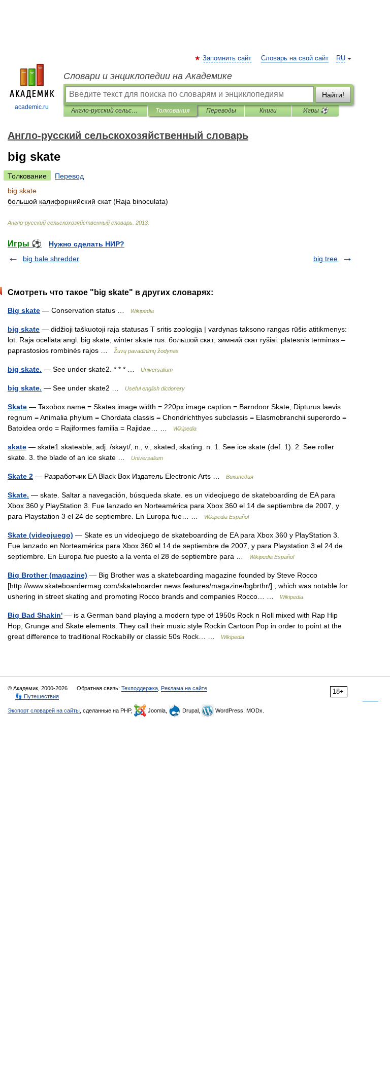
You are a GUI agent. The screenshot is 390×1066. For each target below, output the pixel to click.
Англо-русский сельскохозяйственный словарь (105, 110)
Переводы (221, 110)
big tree (325, 259)
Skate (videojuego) (40, 535)
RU (340, 58)
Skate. (18, 495)
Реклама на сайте (184, 688)
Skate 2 (20, 476)
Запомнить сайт (227, 58)
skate (17, 447)
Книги (268, 110)
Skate (17, 407)
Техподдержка (139, 688)
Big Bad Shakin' (35, 615)
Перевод (69, 176)
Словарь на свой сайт (295, 58)
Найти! (333, 95)
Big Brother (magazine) (47, 575)
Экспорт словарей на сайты (44, 710)
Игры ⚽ (315, 110)
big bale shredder (51, 259)
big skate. (25, 369)
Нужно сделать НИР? (86, 244)
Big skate (24, 310)
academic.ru (32, 107)
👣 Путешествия (37, 696)
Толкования (172, 110)
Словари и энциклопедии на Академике (147, 76)
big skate (24, 329)
